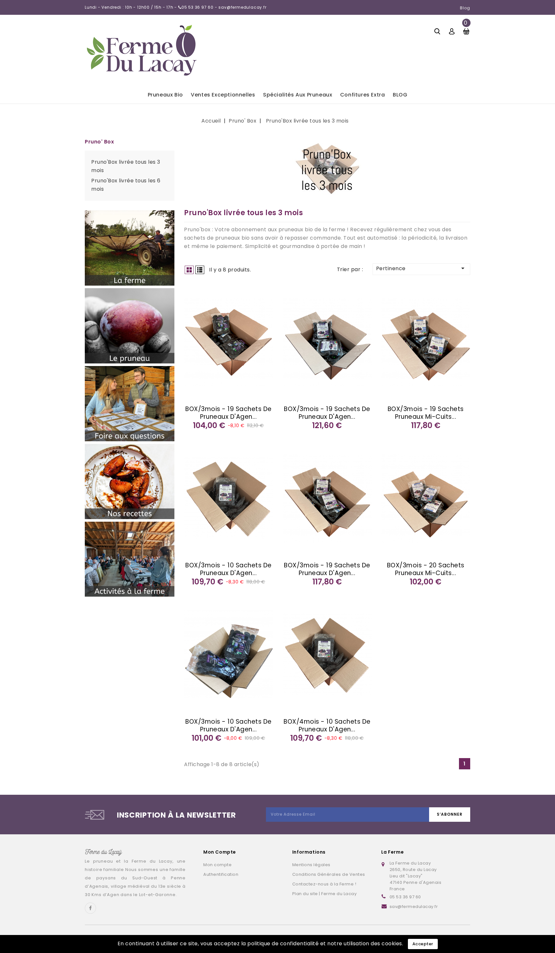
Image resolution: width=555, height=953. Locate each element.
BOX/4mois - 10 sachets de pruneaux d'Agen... (327, 725)
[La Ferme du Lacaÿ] (129, 248)
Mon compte (217, 865)
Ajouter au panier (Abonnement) (192, 317)
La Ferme (392, 852)
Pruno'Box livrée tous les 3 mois (125, 166)
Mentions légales (311, 865)
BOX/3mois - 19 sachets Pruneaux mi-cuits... (426, 413)
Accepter (422, 944)
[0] (466, 31)
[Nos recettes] (129, 481)
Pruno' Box (99, 141)
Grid (189, 270)
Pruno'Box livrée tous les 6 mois (126, 185)
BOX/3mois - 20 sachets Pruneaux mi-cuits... (425, 569)
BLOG (400, 94)
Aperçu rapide (192, 305)
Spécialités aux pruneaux (297, 94)
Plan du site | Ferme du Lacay (324, 894)
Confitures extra (362, 94)
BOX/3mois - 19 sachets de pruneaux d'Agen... (228, 413)
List (200, 270)
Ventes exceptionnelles (223, 94)
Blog (465, 8)
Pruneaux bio (165, 94)
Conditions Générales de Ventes (328, 874)
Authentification (220, 874)
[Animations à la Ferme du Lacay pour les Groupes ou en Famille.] (129, 559)
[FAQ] (129, 403)
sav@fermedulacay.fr (414, 906)
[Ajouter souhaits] (192, 292)
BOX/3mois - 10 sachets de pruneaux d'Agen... (228, 569)
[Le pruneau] (129, 325)
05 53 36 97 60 (405, 897)
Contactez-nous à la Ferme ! (324, 884)
